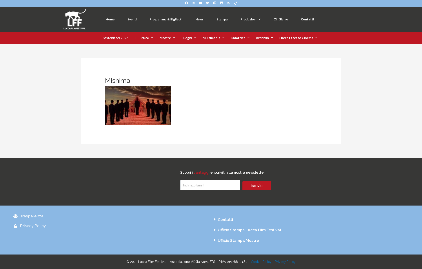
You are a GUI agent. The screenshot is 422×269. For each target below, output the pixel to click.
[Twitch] (214, 3)
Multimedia (211, 38)
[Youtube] (200, 3)
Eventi (132, 19)
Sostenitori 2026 (115, 38)
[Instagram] (193, 3)
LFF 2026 (142, 38)
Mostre (165, 38)
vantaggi (201, 172)
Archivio (262, 38)
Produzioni (248, 19)
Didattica (238, 38)
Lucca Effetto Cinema (296, 38)
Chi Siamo (281, 19)
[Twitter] (207, 3)
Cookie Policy (261, 262)
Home (110, 19)
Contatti (307, 19)
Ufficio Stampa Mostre (238, 240)
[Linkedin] (221, 3)
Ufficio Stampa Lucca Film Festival (249, 229)
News (199, 19)
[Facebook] (186, 3)
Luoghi (187, 38)
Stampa (222, 19)
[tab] (310, 219)
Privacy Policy (285, 262)
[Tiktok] (236, 3)
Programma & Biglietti (165, 19)
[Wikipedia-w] (229, 3)
